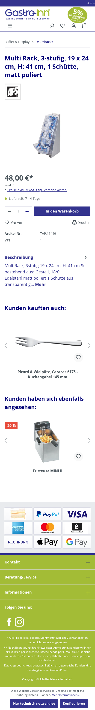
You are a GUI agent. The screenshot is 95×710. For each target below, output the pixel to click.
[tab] (46, 271)
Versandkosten (78, 638)
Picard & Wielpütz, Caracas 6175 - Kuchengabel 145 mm (48, 374)
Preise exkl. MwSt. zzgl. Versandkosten (37, 190)
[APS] (47, 92)
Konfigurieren (74, 703)
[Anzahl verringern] (9, 211)
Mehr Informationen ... (66, 695)
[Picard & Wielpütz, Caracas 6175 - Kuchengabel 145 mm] (47, 342)
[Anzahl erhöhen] (27, 211)
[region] (47, 139)
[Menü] (10, 25)
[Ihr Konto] (73, 25)
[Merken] (78, 357)
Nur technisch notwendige (34, 703)
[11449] (47, 135)
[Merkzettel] (62, 25)
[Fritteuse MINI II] (47, 442)
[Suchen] (51, 25)
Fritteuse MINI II (47, 470)
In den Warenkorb (62, 211)
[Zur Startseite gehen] (26, 14)
